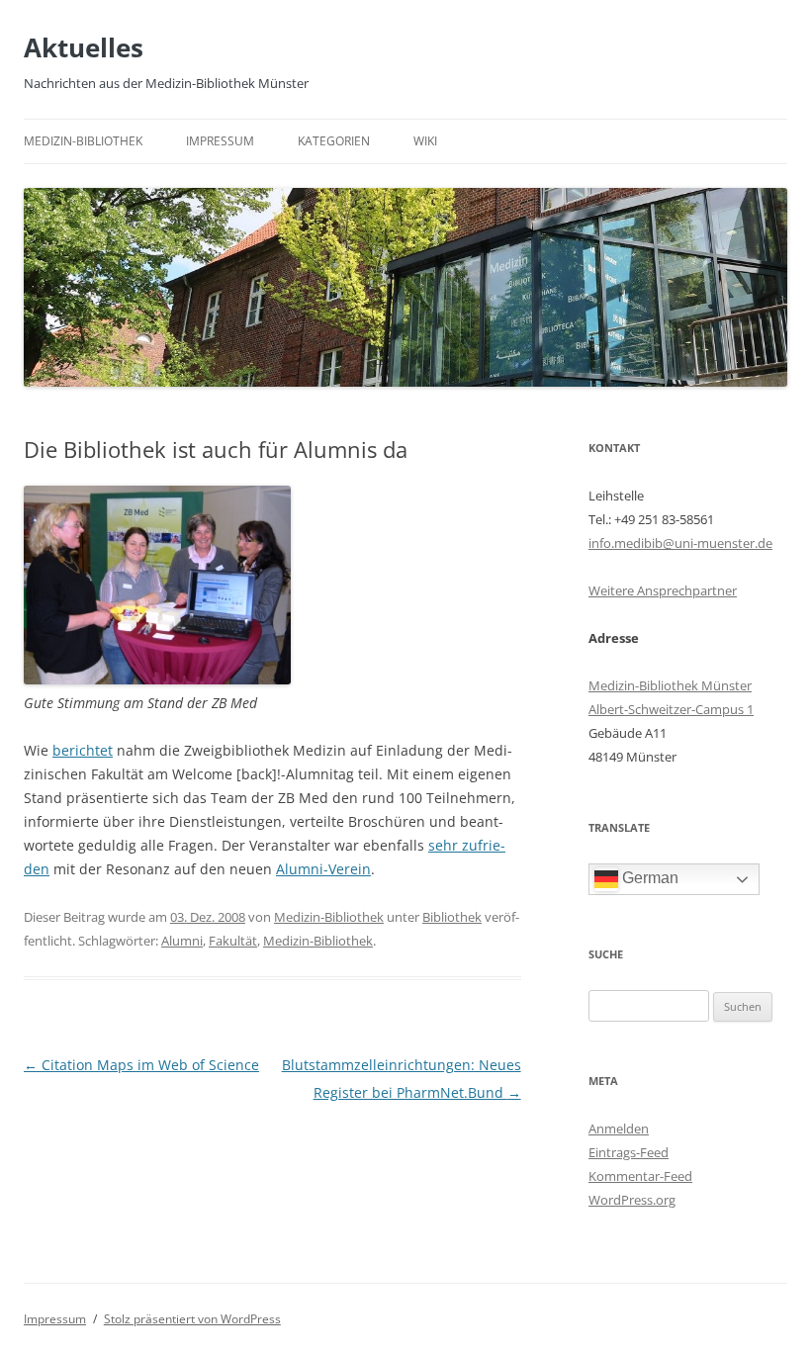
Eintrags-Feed (628, 1152)
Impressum (220, 141)
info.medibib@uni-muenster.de (680, 543)
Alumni (182, 940)
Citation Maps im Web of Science (141, 1064)
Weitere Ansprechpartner (662, 590)
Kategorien (334, 141)
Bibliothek (452, 917)
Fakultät (233, 940)
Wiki (425, 141)
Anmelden (618, 1128)
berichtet (82, 750)
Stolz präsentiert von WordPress (192, 1318)
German (648, 877)
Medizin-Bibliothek (83, 141)
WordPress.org (632, 1200)
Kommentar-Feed (640, 1176)
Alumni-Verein (323, 868)
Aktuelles (83, 47)
